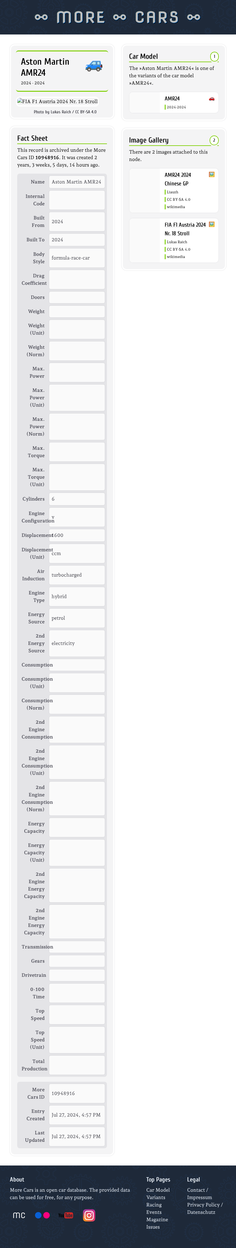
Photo (39, 112)
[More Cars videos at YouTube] (66, 1215)
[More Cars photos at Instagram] (89, 1215)
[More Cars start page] (19, 1215)
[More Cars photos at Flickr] (42, 1215)
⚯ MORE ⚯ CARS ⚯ (118, 17)
